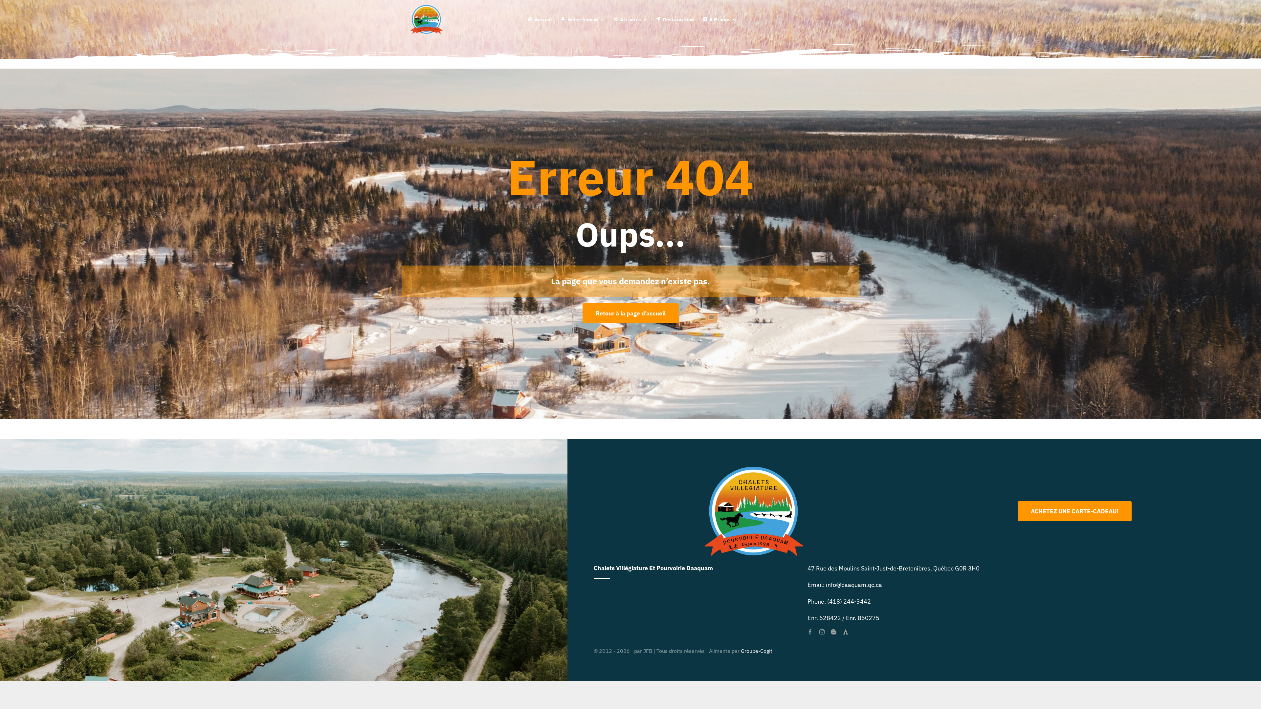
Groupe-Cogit (756, 651)
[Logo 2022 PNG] (754, 469)
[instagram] (822, 631)
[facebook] (810, 631)
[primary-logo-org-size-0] (426, 7)
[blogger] (833, 631)
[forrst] (845, 631)
